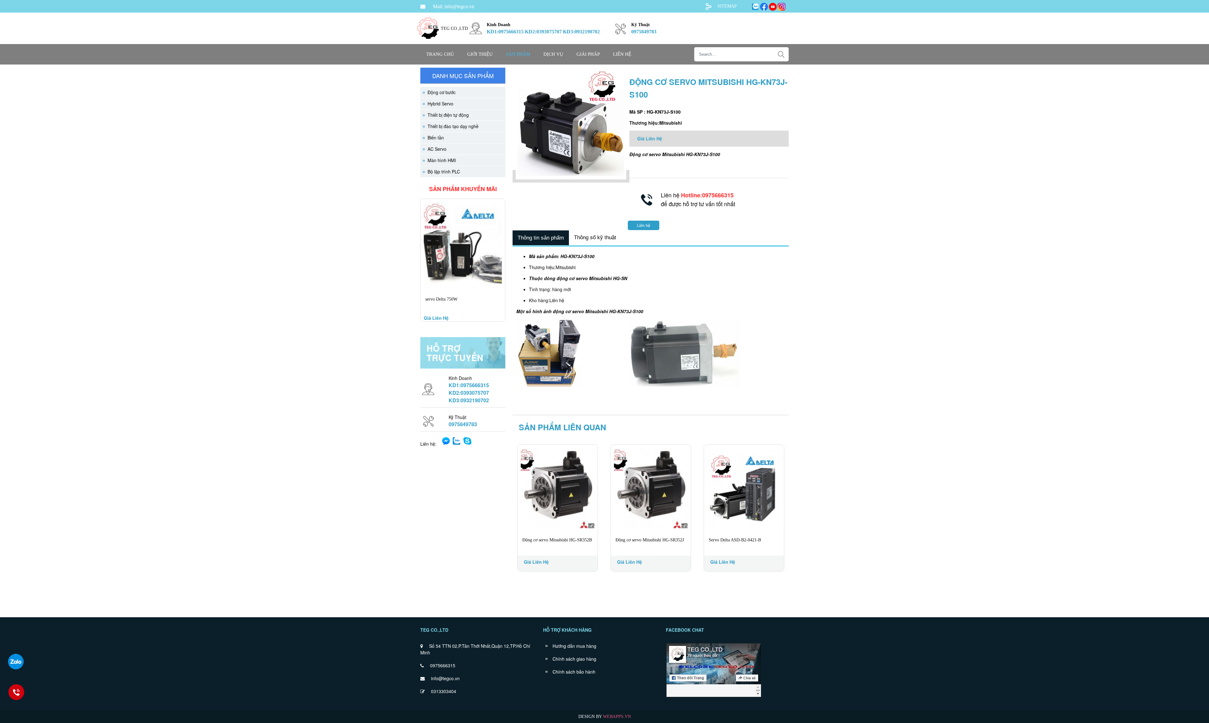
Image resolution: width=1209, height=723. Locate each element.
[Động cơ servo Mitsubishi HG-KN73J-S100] (571, 176)
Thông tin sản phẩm (541, 238)
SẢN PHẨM (518, 54)
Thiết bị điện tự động (448, 115)
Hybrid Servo (440, 103)
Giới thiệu (480, 54)
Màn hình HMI (442, 160)
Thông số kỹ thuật (595, 237)
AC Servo (437, 149)
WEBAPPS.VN (617, 716)
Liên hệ (622, 54)
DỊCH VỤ (553, 54)
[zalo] (16, 661)
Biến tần (436, 137)
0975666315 (442, 665)
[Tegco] (428, 42)
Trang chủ (440, 54)
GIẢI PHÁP (588, 54)
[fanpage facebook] (713, 696)
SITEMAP (727, 6)
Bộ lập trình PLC (444, 171)
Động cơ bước (442, 92)
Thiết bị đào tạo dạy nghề (453, 126)
